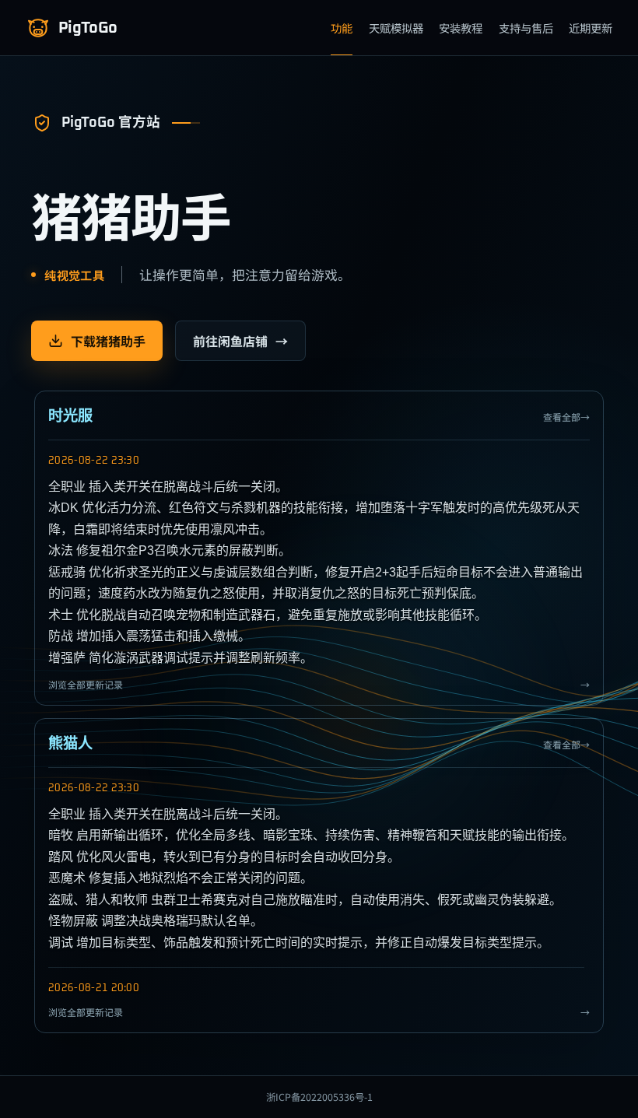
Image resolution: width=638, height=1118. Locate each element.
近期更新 (590, 27)
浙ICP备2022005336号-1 (319, 1097)
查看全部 (566, 416)
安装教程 (460, 27)
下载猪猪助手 (108, 340)
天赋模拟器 (396, 27)
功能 (341, 27)
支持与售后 (526, 27)
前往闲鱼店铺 (240, 340)
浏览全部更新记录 (319, 684)
